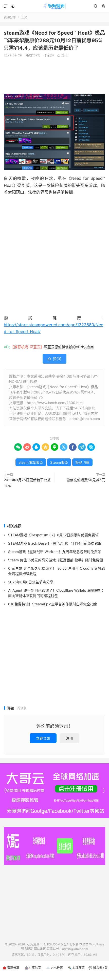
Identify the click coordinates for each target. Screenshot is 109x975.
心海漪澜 (54, 6)
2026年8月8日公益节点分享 (30, 582)
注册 (69, 738)
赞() (62, 55)
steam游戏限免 (31, 462)
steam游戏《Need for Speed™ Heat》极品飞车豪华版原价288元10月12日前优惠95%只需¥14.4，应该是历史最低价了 (54, 40)
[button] (104, 790)
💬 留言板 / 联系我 (98, 970)
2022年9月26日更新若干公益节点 (27, 482)
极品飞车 (82, 462)
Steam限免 (59, 462)
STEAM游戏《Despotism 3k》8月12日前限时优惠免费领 (53, 535)
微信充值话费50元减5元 (85, 480)
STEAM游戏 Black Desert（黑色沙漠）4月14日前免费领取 (55, 543)
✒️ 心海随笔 (76, 968)
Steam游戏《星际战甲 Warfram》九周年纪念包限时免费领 (54, 551)
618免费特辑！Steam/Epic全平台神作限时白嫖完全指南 (52, 604)
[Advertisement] (54, 73)
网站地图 (40, 949)
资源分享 (10, 17)
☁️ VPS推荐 (54, 968)
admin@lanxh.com (75, 949)
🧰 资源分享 (11, 968)
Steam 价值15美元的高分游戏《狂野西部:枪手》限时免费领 (55, 560)
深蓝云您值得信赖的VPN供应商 (69, 347)
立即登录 (43, 738)
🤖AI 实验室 (33, 968)
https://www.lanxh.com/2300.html (55, 403)
